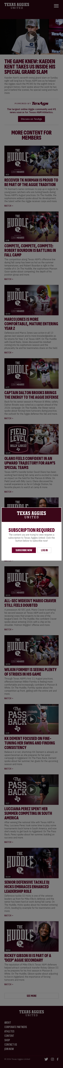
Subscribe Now (24, 550)
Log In (44, 550)
